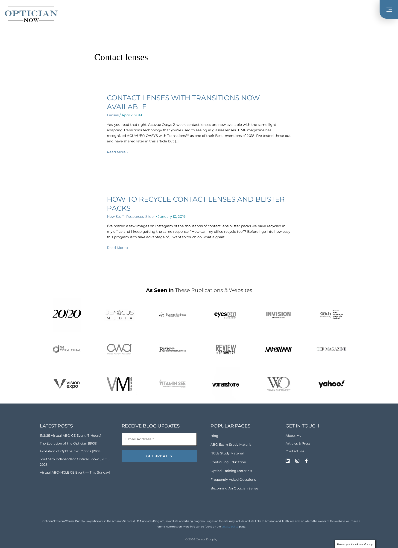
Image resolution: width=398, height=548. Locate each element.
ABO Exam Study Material (231, 444)
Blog (214, 436)
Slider (150, 216)
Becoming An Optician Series (234, 488)
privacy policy (230, 526)
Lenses (113, 115)
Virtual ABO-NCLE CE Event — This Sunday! (75, 472)
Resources (135, 216)
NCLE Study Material (227, 453)
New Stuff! (116, 216)
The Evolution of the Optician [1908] (68, 443)
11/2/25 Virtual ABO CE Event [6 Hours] (70, 435)
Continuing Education (228, 462)
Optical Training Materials (231, 471)
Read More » (117, 151)
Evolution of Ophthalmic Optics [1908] (70, 451)
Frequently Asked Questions (233, 479)
